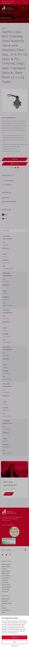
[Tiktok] (14, 555)
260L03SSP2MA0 (7, 238)
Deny (14, 642)
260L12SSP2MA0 (7, 423)
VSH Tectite (5, 591)
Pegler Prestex (6, 564)
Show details (14, 646)
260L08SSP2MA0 (7, 349)
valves (3, 28)
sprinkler (4, 608)
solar (3, 605)
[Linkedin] (2, 555)
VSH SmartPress (6, 575)
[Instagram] (10, 555)
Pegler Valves (5, 573)
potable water (6, 598)
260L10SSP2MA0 (7, 386)
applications (6, 596)
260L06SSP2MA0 (7, 312)
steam (3, 612)
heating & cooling (6, 603)
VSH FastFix (5, 582)
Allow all (14, 637)
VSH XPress (5, 580)
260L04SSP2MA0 (7, 275)
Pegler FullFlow (6, 571)
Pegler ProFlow (6, 566)
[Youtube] (6, 555)
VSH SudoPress (6, 584)
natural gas (5, 601)
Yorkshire (4, 568)
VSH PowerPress (6, 587)
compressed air (6, 610)
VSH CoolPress (6, 578)
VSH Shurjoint (5, 589)
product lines (6, 561)
